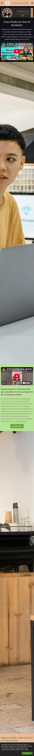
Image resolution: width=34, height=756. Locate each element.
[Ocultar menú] (2, 3)
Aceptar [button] (27, 753)
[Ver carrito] (32, 3)
